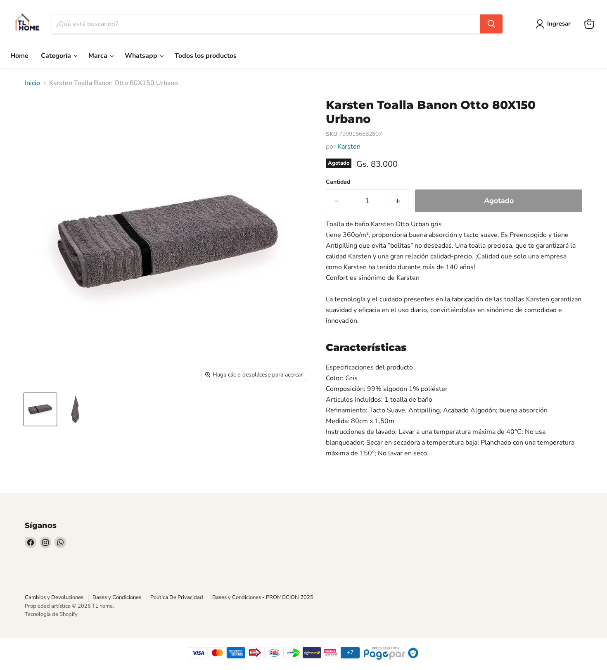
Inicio (32, 83)
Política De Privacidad (176, 597)
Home (19, 55)
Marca (98, 55)
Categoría (57, 55)
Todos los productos (206, 55)
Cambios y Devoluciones (54, 597)
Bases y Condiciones (116, 597)
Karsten (348, 146)
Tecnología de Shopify (51, 614)
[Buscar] (491, 23)
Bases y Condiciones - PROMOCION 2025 (262, 597)
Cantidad (338, 182)
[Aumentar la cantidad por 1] (397, 200)
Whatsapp (142, 55)
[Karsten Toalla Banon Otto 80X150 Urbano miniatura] (40, 409)
